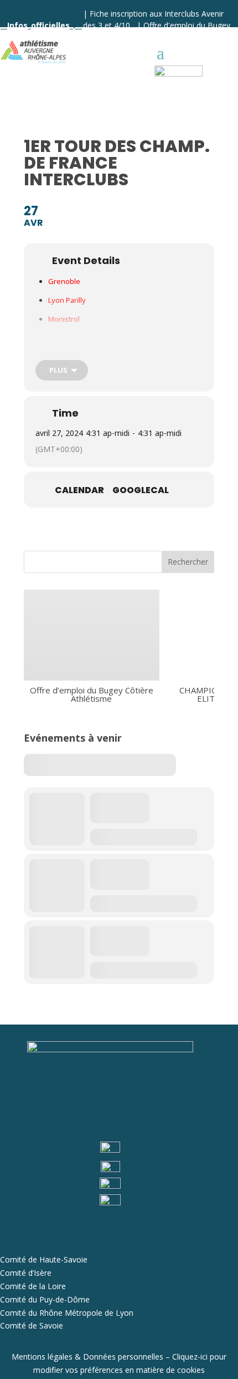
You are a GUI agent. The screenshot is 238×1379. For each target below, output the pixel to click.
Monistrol (64, 319)
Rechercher (188, 561)
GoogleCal (140, 490)
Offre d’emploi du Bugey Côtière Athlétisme (91, 693)
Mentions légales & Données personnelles (87, 1356)
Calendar (79, 490)
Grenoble (64, 281)
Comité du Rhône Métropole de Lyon (66, 1312)
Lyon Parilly (67, 300)
